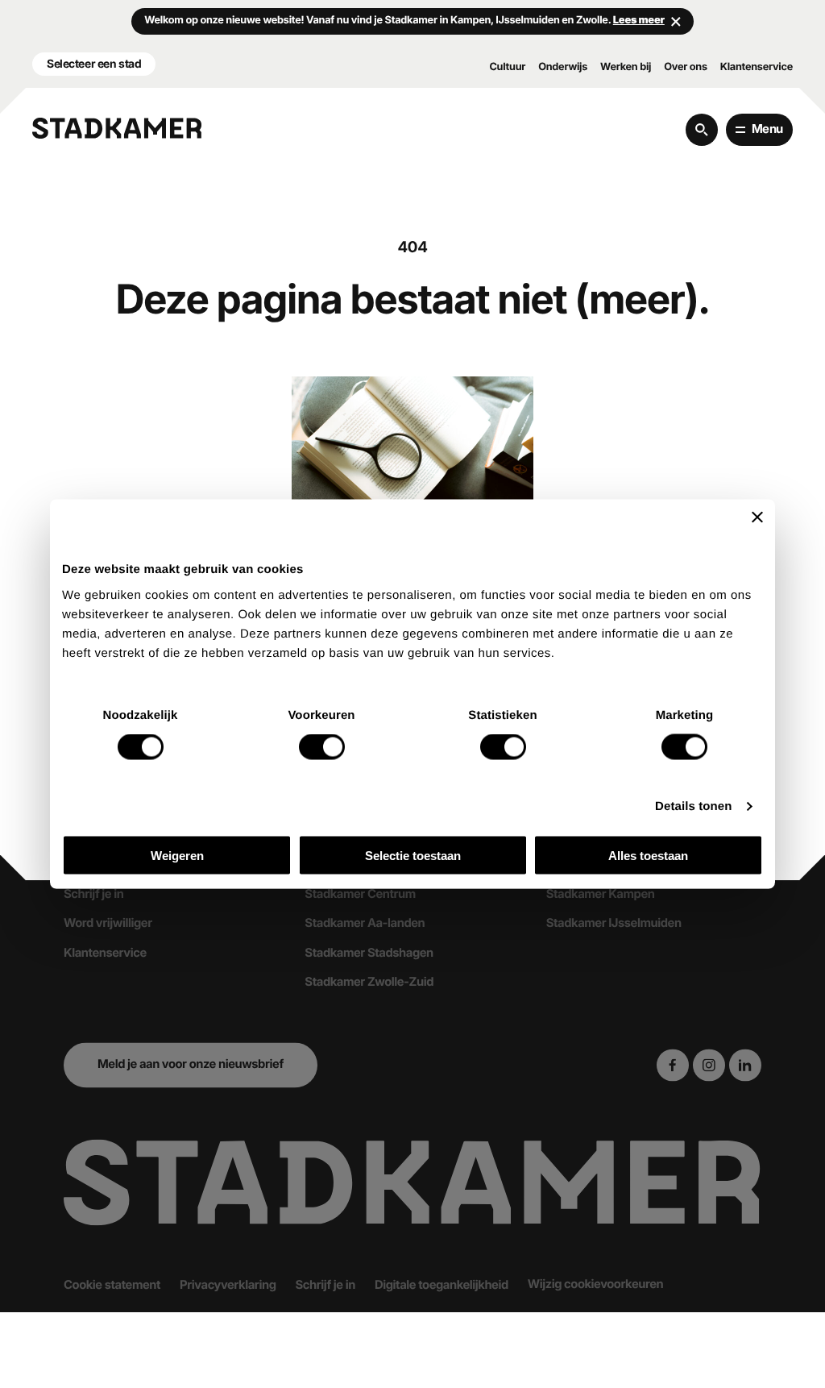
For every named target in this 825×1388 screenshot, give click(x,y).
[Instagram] (709, 1065)
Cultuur (507, 67)
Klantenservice (756, 67)
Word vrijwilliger (108, 923)
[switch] (322, 747)
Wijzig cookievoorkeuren (595, 1284)
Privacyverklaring (228, 1285)
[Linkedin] (745, 1065)
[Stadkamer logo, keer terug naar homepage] (116, 128)
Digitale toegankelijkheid (441, 1285)
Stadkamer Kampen (600, 894)
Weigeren (177, 855)
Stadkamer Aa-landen (365, 923)
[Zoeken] (701, 129)
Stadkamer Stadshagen (369, 952)
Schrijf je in (93, 894)
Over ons (685, 67)
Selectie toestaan (413, 855)
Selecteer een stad (94, 63)
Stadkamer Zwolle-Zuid (369, 982)
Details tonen (693, 806)
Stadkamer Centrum (360, 894)
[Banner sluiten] (757, 517)
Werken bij (625, 67)
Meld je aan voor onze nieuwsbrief (190, 1065)
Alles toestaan (648, 855)
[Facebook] (673, 1065)
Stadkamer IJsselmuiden (614, 923)
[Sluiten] (676, 21)
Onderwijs (562, 67)
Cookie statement (112, 1285)
